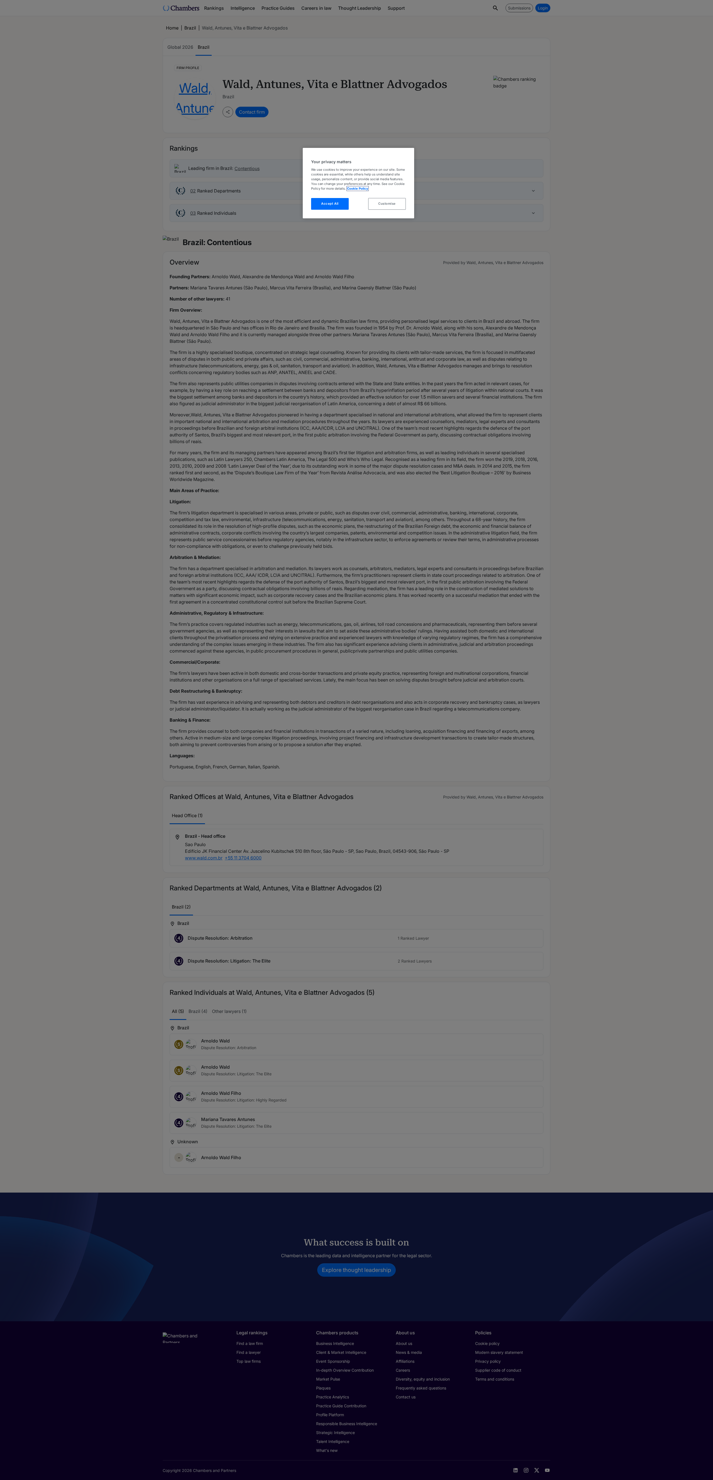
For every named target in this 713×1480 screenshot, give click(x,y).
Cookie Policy (357, 189)
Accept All (330, 204)
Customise (387, 204)
